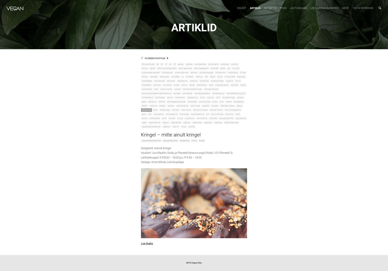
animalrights (213, 64)
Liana (211, 85)
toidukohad (184, 114)
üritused (172, 118)
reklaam (162, 106)
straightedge (165, 110)
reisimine (153, 106)
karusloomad (159, 81)
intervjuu (199, 77)
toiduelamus (159, 114)
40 (162, 64)
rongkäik (214, 106)
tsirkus (144, 118)
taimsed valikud (216, 110)
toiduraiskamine (197, 114)
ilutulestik (190, 77)
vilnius (183, 127)
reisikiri (144, 106)
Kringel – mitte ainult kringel (171, 135)
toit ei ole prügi (217, 114)
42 (170, 64)
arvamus (234, 64)
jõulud (219, 77)
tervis (144, 114)
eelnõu (152, 68)
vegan (144, 123)
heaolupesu (164, 77)
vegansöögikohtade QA (151, 127)
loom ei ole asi (166, 89)
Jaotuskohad (298, 8)
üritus (164, 118)
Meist (345, 8)
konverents (167, 85)
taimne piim (186, 110)
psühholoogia (204, 102)
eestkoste (214, 68)
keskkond (194, 81)
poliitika (162, 102)
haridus (145, 77)
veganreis (218, 123)
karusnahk (171, 81)
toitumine (229, 114)
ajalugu (181, 64)
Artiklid (255, 8)
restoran (171, 106)
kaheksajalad (147, 81)
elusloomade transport (151, 73)
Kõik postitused (148, 64)
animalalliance (200, 64)
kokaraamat (146, 85)
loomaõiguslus (218, 93)
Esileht (241, 8)
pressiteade (192, 102)
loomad (177, 89)
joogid (212, 77)
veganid (165, 123)
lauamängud (202, 85)
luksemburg (180, 97)
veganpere (208, 123)
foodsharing (233, 73)
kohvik (238, 81)
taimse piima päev (200, 110)
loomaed (176, 93)
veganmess (197, 123)
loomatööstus (147, 97)
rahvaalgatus (239, 102)
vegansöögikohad (231, 123)
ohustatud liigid (228, 97)
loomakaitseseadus (202, 93)
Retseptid (270, 8)
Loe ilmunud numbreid (324, 8)
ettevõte (194, 73)
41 (166, 64)
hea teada (154, 77)
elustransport (167, 73)
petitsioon (152, 102)
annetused (225, 64)
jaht (206, 77)
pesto (144, 102)
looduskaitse (147, 89)
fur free (243, 73)
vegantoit (166, 127)
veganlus (186, 123)
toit (207, 114)
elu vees (236, 68)
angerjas (189, 64)
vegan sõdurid (154, 123)
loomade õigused (211, 89)
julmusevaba (230, 77)
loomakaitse (187, 93)
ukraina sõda (154, 118)
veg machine (241, 118)
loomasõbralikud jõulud (236, 93)
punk (222, 102)
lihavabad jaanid (221, 85)
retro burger (195, 106)
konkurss (157, 85)
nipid (218, 97)
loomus (170, 97)
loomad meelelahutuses (192, 89)
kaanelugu (241, 77)
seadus (239, 106)
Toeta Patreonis (363, 8)
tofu (150, 114)
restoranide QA (182, 106)
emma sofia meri (182, 73)
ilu (183, 77)
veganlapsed (176, 123)
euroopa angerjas (206, 73)
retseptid (205, 106)
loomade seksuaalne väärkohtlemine (156, 93)
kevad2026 (204, 81)
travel (237, 114)
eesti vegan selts (185, 68)
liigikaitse (234, 85)
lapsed (192, 85)
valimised (213, 118)
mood (202, 97)
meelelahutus (192, 97)
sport (155, 110)
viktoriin (175, 127)
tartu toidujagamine (233, 110)
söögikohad (146, 110)
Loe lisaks (147, 243)
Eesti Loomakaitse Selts (167, 68)
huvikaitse (175, 77)
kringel (176, 85)
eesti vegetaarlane (201, 68)
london (243, 85)
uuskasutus (189, 118)
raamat (228, 102)
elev (229, 68)
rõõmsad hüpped (227, 106)
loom (156, 89)
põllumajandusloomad (176, 102)
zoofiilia (191, 127)
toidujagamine (172, 114)
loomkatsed (160, 97)
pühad (214, 102)
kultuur (184, 85)
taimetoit (175, 110)
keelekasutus (182, 81)
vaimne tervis (201, 118)
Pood (283, 8)
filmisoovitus (220, 73)
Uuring (180, 118)
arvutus (145, 68)
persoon (240, 97)
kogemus (229, 81)
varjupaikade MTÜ (226, 118)
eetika (223, 68)
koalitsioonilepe (217, 81)
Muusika (210, 97)
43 (175, 64)
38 (158, 64)
